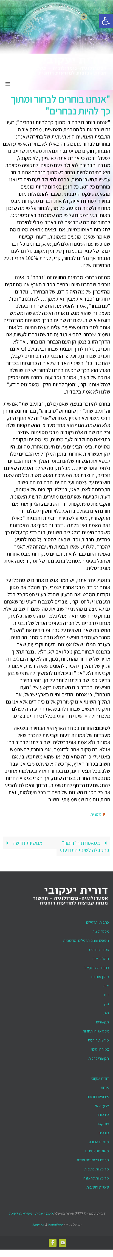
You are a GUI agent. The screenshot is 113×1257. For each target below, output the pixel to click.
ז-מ (106, 993)
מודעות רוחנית (98, 1038)
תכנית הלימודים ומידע (93, 1158)
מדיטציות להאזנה (96, 1176)
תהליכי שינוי (100, 956)
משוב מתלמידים (97, 1149)
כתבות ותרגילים (97, 920)
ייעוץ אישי (102, 1103)
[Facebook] (52, 1241)
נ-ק (106, 1002)
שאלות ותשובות (97, 1185)
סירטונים (103, 1113)
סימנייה (96, 813)
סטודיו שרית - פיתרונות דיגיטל (30, 1211)
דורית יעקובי (100, 1076)
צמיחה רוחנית (99, 947)
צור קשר (103, 1122)
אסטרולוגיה (100, 929)
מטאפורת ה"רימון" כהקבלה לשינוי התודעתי (84, 845)
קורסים (104, 1131)
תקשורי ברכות (98, 1056)
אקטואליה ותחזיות (96, 1029)
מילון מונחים (100, 975)
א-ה (106, 984)
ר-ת (106, 1011)
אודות (105, 1085)
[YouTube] (62, 1241)
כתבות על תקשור (96, 965)
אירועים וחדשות (97, 1094)
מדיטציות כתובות (96, 1167)
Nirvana (38, 1223)
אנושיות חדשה (27, 841)
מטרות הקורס (99, 1140)
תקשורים (102, 1020)
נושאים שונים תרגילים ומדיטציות (86, 938)
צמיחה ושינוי (100, 1047)
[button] (106, 21)
